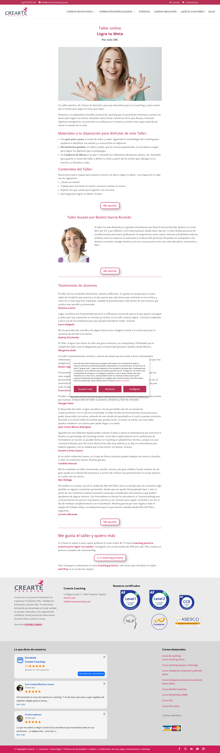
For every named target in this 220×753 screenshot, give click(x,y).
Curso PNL (167, 700)
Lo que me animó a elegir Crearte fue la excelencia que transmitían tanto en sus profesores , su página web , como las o (55, 731)
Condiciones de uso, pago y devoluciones (119, 749)
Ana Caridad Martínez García (39, 684)
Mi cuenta (174, 2)
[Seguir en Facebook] (179, 748)
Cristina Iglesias (33, 714)
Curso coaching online (173, 659)
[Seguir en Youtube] (197, 748)
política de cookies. (122, 380)
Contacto (43, 749)
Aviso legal (55, 749)
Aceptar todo (85, 388)
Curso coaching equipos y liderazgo (180, 665)
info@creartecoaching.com (77, 601)
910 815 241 (30, 2)
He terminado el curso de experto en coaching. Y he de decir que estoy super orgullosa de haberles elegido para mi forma (60, 701)
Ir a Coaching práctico (110, 557)
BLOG (212, 12)
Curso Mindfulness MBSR (175, 694)
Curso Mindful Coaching (174, 689)
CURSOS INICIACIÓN (165, 12)
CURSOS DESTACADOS (80, 12)
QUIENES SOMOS (33, 624)
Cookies (92, 749)
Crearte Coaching (35, 662)
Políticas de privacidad (74, 749)
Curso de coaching (171, 655)
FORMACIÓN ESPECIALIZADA (116, 12)
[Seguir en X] (185, 748)
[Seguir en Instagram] (203, 748)
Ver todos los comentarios (91, 674)
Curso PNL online (171, 706)
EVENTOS (144, 12)
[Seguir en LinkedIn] (191, 748)
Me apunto (110, 205)
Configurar (134, 388)
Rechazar (110, 388)
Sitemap (146, 749)
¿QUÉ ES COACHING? (192, 12)
